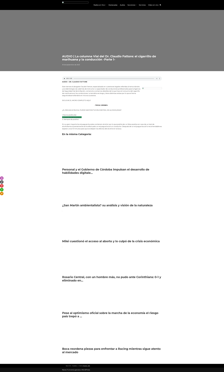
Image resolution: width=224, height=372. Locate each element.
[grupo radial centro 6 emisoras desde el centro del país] (75, 5)
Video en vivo (153, 5)
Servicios (142, 5)
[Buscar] (160, 5)
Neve (64, 370)
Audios (122, 5)
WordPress (86, 370)
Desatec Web (86, 365)
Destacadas (112, 5)
